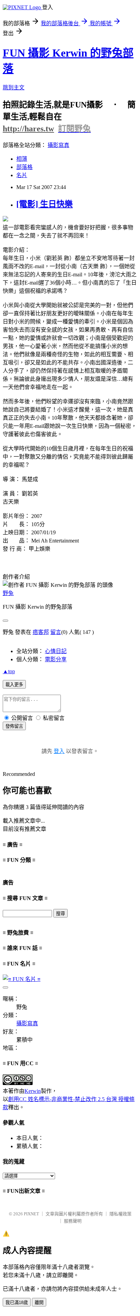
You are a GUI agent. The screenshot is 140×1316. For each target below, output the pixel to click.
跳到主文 (13, 87)
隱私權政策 (120, 1213)
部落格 (24, 167)
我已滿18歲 (16, 1302)
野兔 (8, 593)
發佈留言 (14, 726)
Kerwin (32, 1091)
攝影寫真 (58, 145)
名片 (21, 175)
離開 (39, 1302)
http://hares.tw (28, 128)
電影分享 (56, 659)
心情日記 (56, 651)
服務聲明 (73, 1221)
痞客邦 (41, 632)
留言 (55, 632)
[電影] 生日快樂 (44, 204)
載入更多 (14, 684)
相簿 (21, 159)
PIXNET (31, 1213)
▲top (9, 671)
